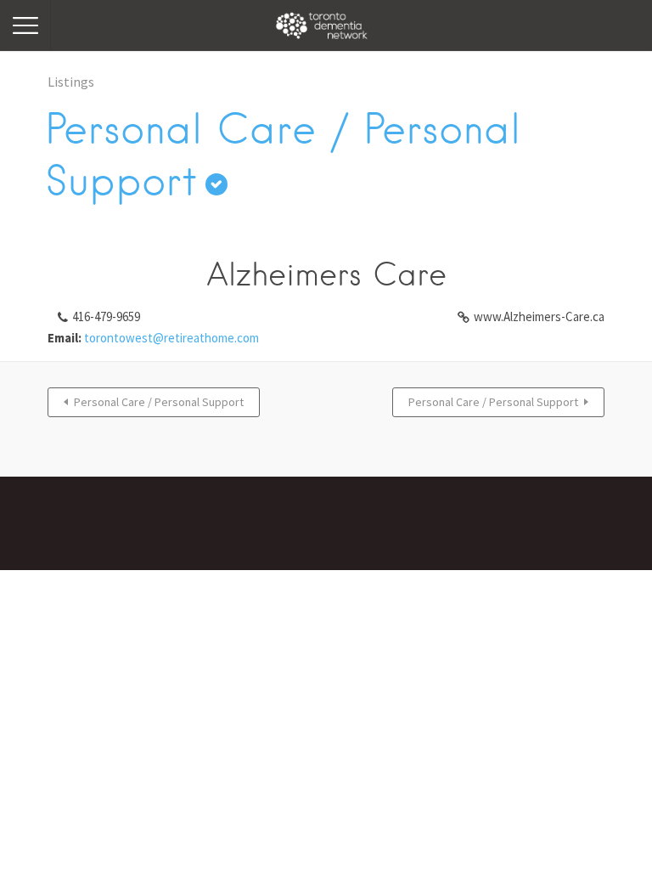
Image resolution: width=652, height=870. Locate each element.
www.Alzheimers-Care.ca (539, 316)
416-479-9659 (106, 316)
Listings (71, 81)
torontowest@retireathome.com (171, 338)
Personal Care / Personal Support (159, 402)
